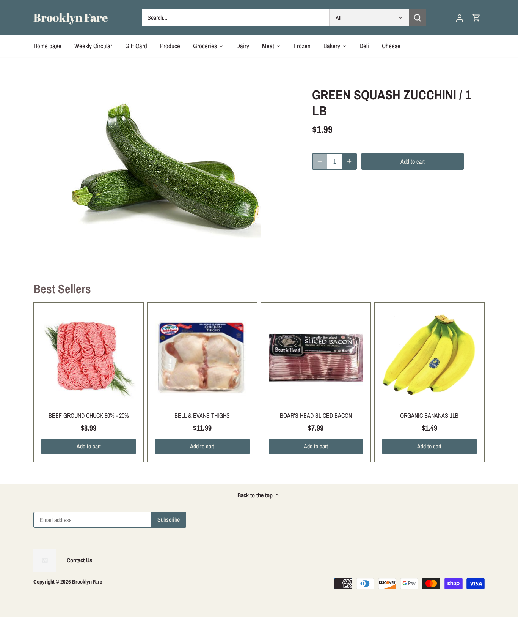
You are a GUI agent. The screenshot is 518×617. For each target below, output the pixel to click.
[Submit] (418, 17)
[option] (166, 173)
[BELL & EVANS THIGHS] (202, 357)
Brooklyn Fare (70, 17)
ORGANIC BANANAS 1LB (429, 415)
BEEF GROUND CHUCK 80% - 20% (89, 415)
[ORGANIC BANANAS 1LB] (429, 357)
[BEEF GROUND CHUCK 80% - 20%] (88, 357)
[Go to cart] (476, 17)
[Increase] (349, 161)
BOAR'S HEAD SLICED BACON (316, 415)
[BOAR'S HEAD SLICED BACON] (316, 357)
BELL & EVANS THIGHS (202, 415)
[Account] (459, 17)
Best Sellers (62, 289)
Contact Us (79, 560)
